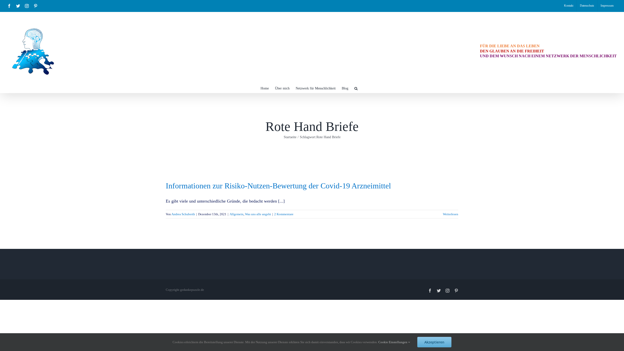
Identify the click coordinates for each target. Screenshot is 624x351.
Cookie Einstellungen (393, 342)
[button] (356, 88)
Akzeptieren (434, 342)
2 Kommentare (283, 214)
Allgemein (237, 214)
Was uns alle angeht (258, 214)
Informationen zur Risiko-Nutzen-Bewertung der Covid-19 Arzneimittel (278, 185)
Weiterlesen (450, 214)
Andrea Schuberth (183, 214)
